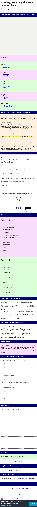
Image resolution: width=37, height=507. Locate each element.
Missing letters (6, 86)
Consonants (5, 83)
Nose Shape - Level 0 (8, 59)
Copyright (11, 488)
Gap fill (4, 98)
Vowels (4, 85)
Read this (10, 505)
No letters (5, 89)
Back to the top (18, 461)
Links (18, 498)
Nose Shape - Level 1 (8, 105)
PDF (15, 350)
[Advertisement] (18, 35)
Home (2, 9)
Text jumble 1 (6, 74)
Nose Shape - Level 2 (8, 106)
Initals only (5, 87)
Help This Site (10, 9)
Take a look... (18, 197)
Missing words (6, 95)
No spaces (5, 97)
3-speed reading (7, 66)
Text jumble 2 (6, 75)
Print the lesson (6, 67)
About (18, 494)
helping (10, 470)
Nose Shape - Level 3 (8, 108)
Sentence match (6, 76)
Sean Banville (25, 488)
